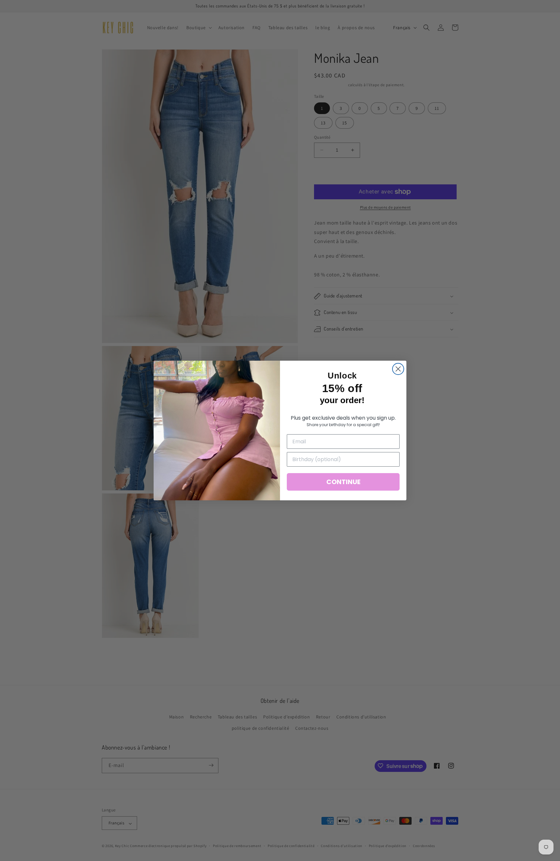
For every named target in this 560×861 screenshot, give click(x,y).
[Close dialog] (398, 369)
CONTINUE (343, 481)
